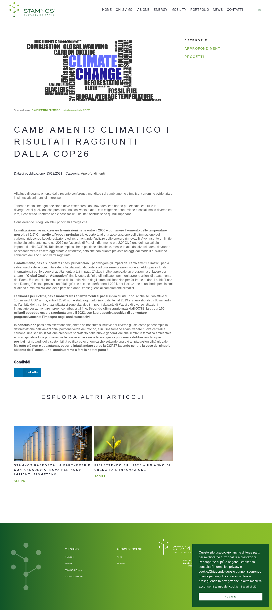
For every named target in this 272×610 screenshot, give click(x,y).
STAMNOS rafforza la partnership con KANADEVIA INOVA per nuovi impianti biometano (52, 470)
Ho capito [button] (230, 596)
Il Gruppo (69, 557)
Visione (68, 563)
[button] (27, 372)
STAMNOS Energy (73, 570)
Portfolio (121, 563)
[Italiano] (253, 9)
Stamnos (18, 110)
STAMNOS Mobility (73, 577)
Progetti (194, 56)
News (27, 110)
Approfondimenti (93, 173)
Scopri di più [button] (249, 586)
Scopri (20, 481)
